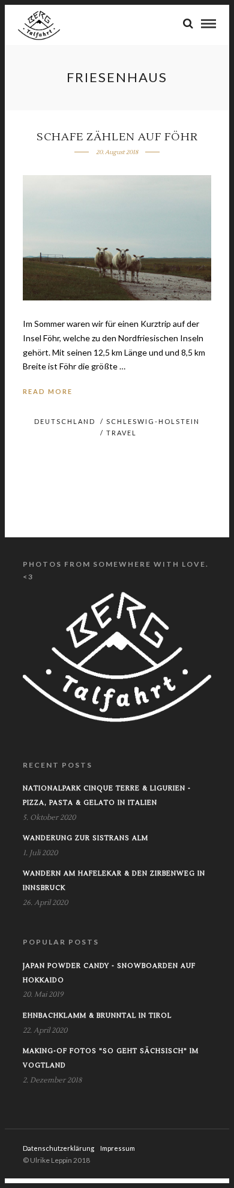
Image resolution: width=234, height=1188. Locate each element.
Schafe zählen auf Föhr (117, 137)
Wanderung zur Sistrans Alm (85, 838)
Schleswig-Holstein (153, 421)
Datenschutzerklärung (58, 1148)
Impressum (117, 1148)
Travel (121, 433)
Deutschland (64, 421)
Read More (48, 391)
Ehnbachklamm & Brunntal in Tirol (97, 1015)
